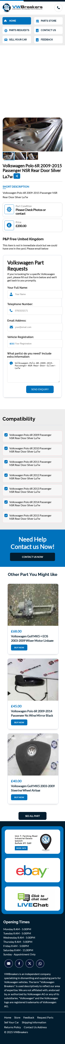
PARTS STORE (48, 20)
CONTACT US (48, 30)
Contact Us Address (35, 1027)
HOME (12, 20)
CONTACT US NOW (32, 556)
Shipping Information (34, 1022)
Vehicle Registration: (20, 337)
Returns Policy (12, 1027)
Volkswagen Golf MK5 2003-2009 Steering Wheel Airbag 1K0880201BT (33, 787)
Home (7, 1017)
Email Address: (16, 320)
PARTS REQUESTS (19, 30)
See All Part (32, 815)
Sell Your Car (11, 1022)
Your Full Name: (17, 287)
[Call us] (58, 10)
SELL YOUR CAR (18, 39)
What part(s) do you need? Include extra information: (29, 355)
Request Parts (45, 1017)
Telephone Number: (20, 304)
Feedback (28, 1017)
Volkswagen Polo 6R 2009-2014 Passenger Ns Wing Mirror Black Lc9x (32, 713)
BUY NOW (19, 647)
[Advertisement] (32, 79)
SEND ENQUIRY (40, 389)
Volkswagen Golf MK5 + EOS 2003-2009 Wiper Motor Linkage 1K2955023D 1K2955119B (32, 638)
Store (17, 1017)
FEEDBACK (47, 39)
